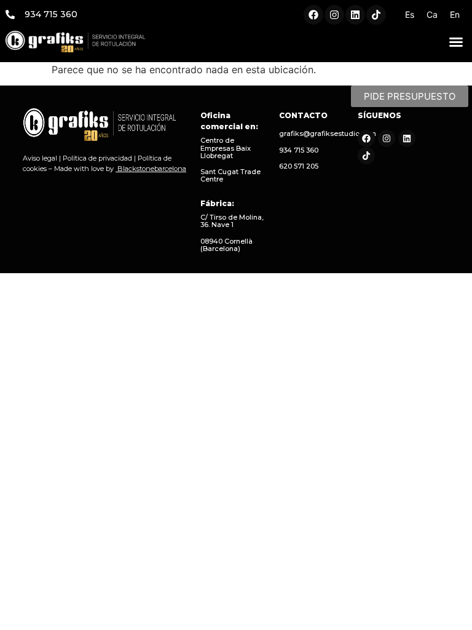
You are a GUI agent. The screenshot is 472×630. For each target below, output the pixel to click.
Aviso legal (40, 158)
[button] (456, 42)
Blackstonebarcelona (151, 168)
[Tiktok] (376, 15)
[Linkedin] (355, 15)
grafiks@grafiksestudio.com (327, 133)
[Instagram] (334, 15)
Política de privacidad (97, 158)
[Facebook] (313, 15)
